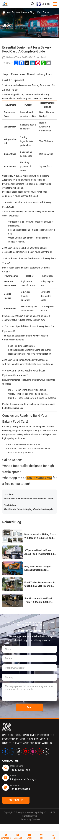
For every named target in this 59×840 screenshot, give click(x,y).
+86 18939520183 (20, 789)
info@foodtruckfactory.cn (23, 779)
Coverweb (36, 819)
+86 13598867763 (20, 769)
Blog (32, 12)
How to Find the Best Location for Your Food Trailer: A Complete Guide (29, 498)
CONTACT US (16, 800)
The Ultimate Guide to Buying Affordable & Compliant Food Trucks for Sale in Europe (29, 509)
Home (24, 12)
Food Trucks (43, 12)
